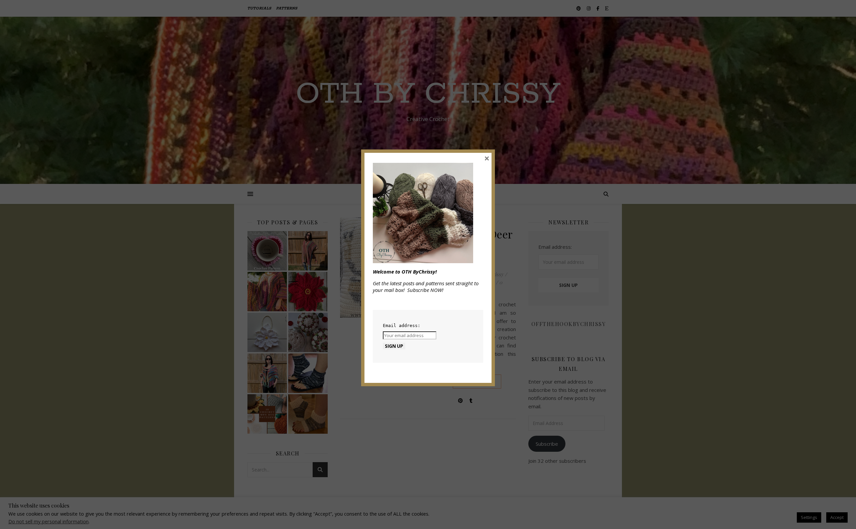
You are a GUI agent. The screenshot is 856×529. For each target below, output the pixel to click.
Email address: (401, 325)
